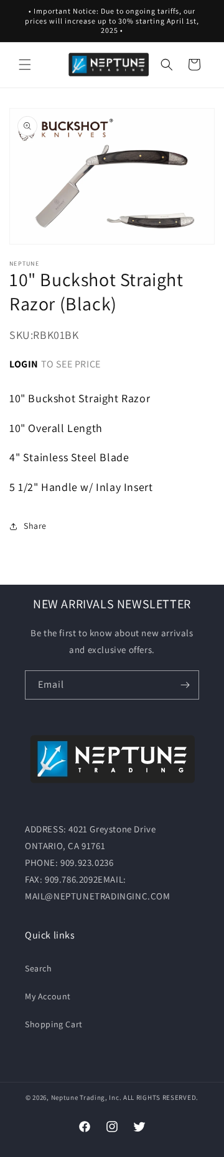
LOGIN (24, 364)
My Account (48, 996)
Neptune (64, 1097)
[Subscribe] (184, 685)
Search (38, 968)
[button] (25, 64)
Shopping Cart (54, 1024)
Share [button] (35, 525)
